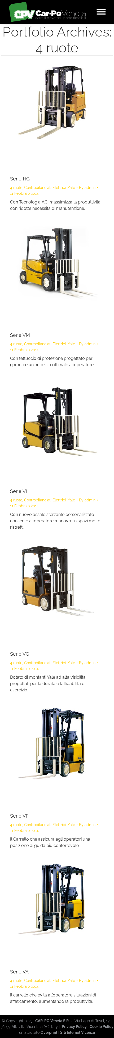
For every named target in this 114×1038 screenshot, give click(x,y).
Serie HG (20, 179)
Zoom (50, 117)
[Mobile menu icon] (101, 12)
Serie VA (19, 971)
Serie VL (19, 491)
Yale (71, 187)
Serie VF (19, 816)
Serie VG (19, 654)
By (87, 187)
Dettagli (64, 117)
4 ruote (16, 187)
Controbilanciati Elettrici (45, 187)
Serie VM (20, 335)
